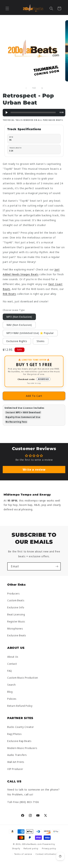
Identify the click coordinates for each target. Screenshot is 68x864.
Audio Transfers (17, 755)
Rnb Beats (9, 294)
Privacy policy (49, 848)
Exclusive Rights (17, 341)
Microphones (15, 628)
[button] (7, 8)
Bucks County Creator (20, 727)
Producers (13, 593)
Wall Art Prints (15, 762)
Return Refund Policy (20, 705)
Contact (12, 663)
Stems (41, 341)
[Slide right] (42, 88)
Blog (10, 691)
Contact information (46, 854)
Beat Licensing (16, 614)
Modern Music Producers (22, 748)
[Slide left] (26, 88)
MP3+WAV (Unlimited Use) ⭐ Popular (30, 333)
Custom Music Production (22, 677)
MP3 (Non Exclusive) (19, 316)
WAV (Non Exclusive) (19, 325)
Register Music (16, 621)
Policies (12, 698)
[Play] (6, 112)
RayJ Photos (14, 734)
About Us (12, 656)
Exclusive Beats (16, 635)
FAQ (9, 670)
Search (11, 684)
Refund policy (31, 848)
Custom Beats (15, 600)
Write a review (34, 470)
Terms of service (23, 854)
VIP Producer (15, 769)
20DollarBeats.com (32, 844)
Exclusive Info (15, 607)
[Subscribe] (57, 566)
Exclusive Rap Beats (19, 741)
